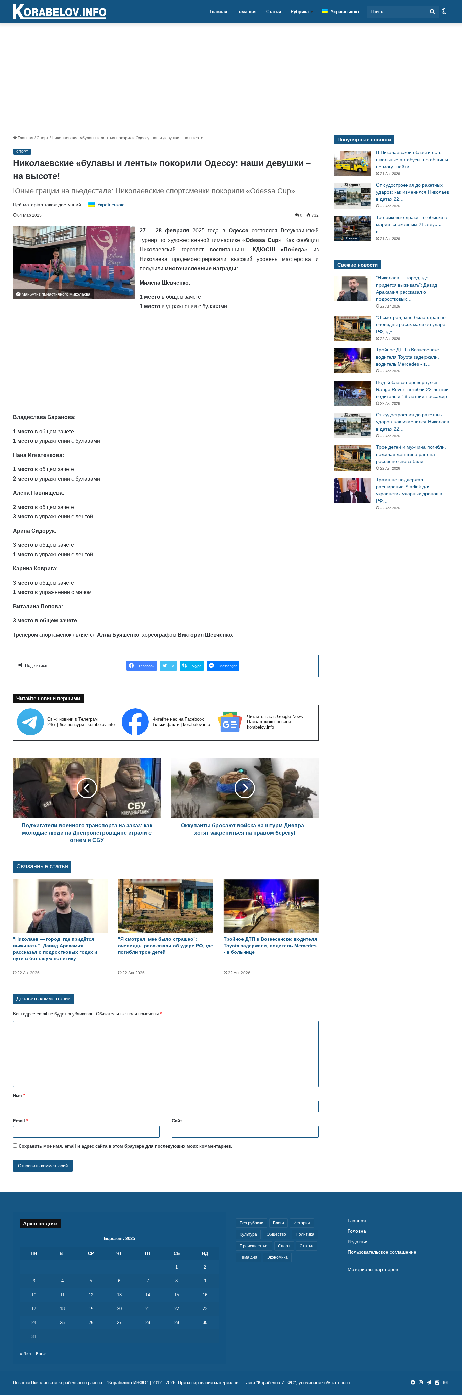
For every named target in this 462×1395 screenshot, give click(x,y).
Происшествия (254, 1246)
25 (62, 1322)
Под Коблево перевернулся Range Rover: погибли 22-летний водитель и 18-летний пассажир (412, 389)
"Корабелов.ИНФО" (127, 1382)
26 (91, 1322)
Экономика (277, 1257)
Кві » (41, 1353)
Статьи (273, 11)
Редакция (358, 1241)
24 (33, 1322)
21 (147, 1308)
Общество (276, 1234)
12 (91, 1294)
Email (20, 1120)
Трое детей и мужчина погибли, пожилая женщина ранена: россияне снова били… (411, 454)
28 (147, 1322)
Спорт (43, 138)
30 (205, 1322)
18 (62, 1308)
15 (176, 1294)
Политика (305, 1234)
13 (119, 1294)
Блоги (278, 1223)
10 (33, 1294)
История (302, 1223)
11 (62, 1294)
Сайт (177, 1120)
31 (33, 1336)
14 (147, 1294)
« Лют (26, 1353)
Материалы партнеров (373, 1269)
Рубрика (300, 11)
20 (119, 1308)
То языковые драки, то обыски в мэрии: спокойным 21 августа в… (411, 224)
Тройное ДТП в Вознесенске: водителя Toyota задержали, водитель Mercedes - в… (408, 357)
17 (33, 1308)
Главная (218, 11)
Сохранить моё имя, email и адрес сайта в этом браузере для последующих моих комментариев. (125, 1146)
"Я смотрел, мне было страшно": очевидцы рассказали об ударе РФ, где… (412, 324)
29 (176, 1322)
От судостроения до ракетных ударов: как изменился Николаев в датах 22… (412, 192)
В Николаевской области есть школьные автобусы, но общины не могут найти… (412, 159)
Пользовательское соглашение (382, 1252)
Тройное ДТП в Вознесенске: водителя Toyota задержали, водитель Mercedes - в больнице (270, 945)
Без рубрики (251, 1223)
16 (205, 1294)
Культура (248, 1234)
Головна (357, 1231)
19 (91, 1308)
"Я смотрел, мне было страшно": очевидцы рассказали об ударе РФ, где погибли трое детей (165, 945)
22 (176, 1308)
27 (119, 1322)
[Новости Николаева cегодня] (59, 12)
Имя (19, 1095)
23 (205, 1308)
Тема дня (247, 11)
